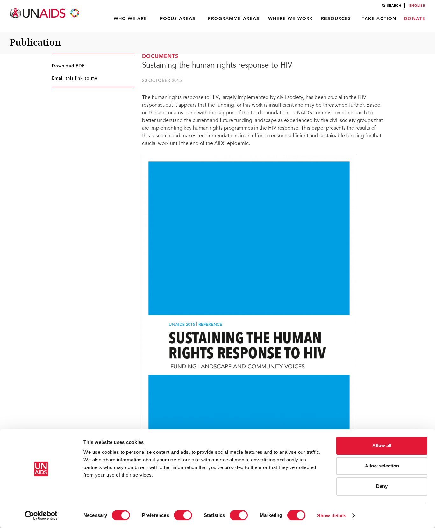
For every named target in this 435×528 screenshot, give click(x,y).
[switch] (183, 515)
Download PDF (68, 66)
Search (394, 5)
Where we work (290, 19)
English (417, 5)
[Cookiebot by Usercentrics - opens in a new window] (41, 515)
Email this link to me (74, 79)
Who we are (130, 19)
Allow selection (382, 465)
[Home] (45, 13)
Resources (336, 19)
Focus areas (177, 19)
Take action (379, 19)
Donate (414, 19)
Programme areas (234, 19)
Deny (382, 486)
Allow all (381, 445)
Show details (331, 515)
